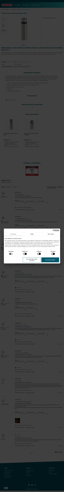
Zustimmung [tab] (13, 234)
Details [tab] (32, 234)
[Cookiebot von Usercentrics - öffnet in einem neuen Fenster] (53, 230)
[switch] (25, 254)
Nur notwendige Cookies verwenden (31, 259)
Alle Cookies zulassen (50, 259)
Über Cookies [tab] (51, 234)
